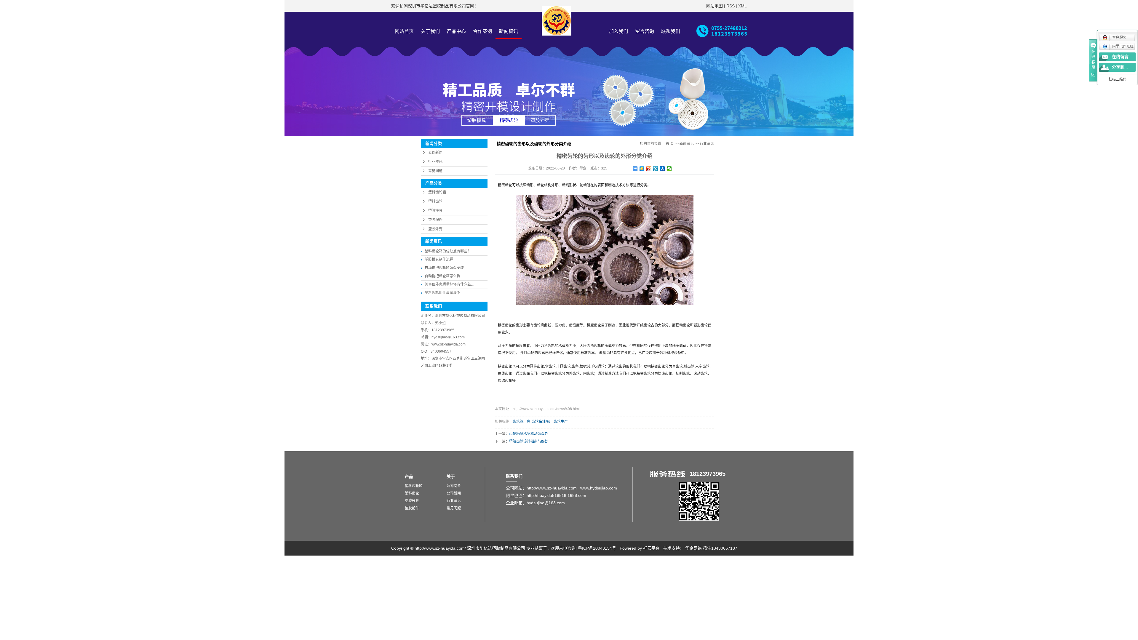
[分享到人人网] (662, 168)
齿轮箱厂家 (521, 422)
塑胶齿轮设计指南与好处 (528, 441)
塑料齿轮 (435, 201)
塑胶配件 (435, 220)
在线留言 (1120, 57)
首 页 (670, 144)
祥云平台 (651, 548)
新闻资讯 (508, 31)
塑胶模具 (435, 211)
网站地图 (715, 6)
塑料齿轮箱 (437, 192)
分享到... (1120, 67)
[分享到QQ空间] (642, 168)
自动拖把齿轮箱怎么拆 (442, 276)
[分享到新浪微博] (648, 168)
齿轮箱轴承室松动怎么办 (528, 434)
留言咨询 (644, 31)
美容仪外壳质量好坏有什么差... (449, 284)
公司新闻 (435, 153)
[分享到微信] (669, 168)
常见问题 (435, 171)
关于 (451, 476)
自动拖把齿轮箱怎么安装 (444, 268)
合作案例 (482, 31)
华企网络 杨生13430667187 (711, 548)
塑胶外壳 (435, 229)
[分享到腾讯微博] (655, 168)
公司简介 (454, 486)
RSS (730, 6)
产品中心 (456, 31)
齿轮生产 (561, 422)
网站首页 (404, 31)
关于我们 (430, 31)
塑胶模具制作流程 (439, 259)
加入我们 (618, 31)
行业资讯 (435, 162)
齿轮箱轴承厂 (542, 422)
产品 (409, 476)
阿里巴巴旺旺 (1123, 46)
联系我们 (670, 31)
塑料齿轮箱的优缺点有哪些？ (448, 251)
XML (742, 6)
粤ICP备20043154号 (597, 548)
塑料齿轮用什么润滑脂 (442, 293)
